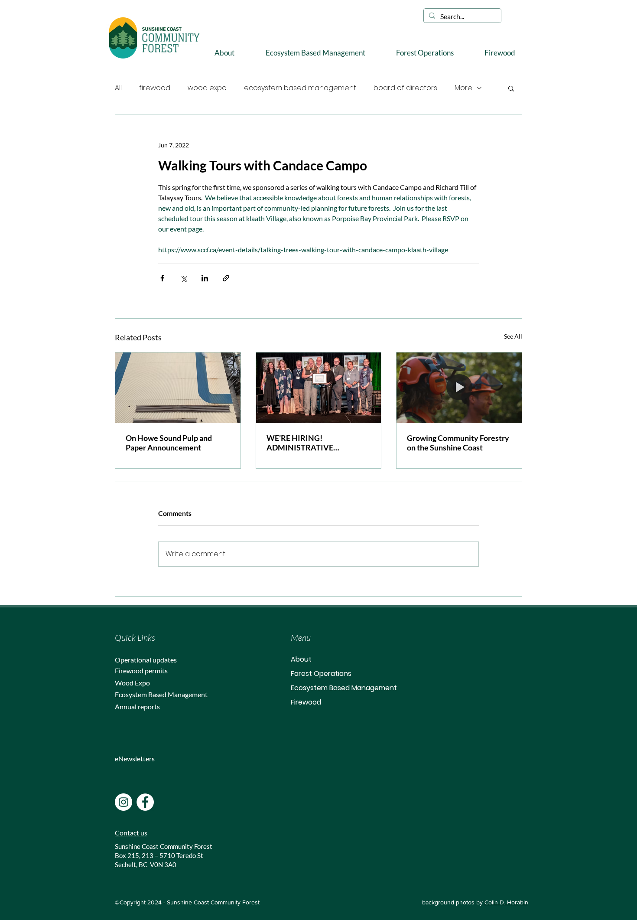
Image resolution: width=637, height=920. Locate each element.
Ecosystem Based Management (344, 688)
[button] (224, 52)
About (301, 659)
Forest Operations (321, 674)
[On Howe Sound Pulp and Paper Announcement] (177, 387)
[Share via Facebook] (162, 278)
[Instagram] (123, 802)
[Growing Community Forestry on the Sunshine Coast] (459, 387)
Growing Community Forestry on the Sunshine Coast (458, 442)
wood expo (207, 88)
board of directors (405, 88)
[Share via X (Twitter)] (183, 278)
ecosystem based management (300, 88)
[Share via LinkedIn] (205, 278)
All (118, 88)
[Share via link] (226, 278)
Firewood (306, 702)
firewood (154, 88)
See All (513, 336)
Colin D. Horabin (506, 902)
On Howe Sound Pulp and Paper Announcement (169, 442)
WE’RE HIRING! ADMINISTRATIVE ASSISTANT (299, 442)
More (463, 88)
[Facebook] (145, 802)
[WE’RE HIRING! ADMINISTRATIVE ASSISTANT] (318, 387)
